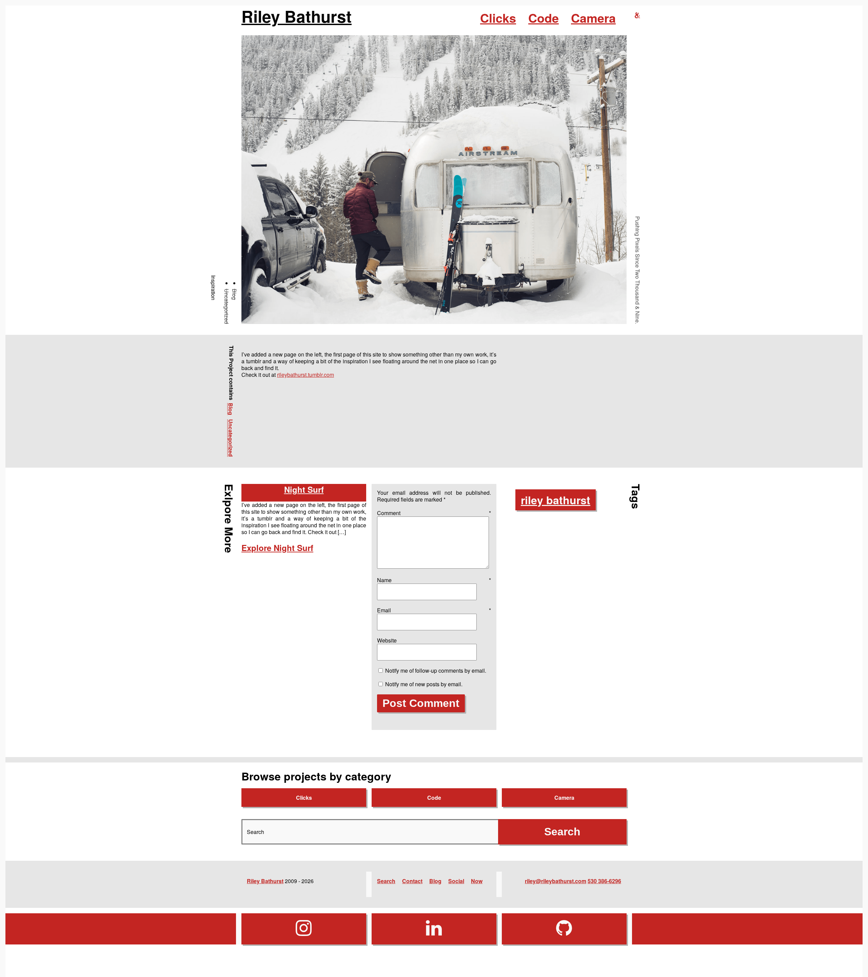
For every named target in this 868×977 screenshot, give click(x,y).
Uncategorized (227, 306)
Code (543, 17)
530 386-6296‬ (604, 881)
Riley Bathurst (296, 16)
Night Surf (304, 489)
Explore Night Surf (277, 547)
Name (434, 580)
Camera (593, 17)
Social (456, 881)
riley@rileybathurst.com (555, 881)
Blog (234, 294)
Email (434, 610)
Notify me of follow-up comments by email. (435, 670)
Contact (412, 881)
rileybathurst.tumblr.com (305, 375)
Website (387, 640)
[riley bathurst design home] (637, 15)
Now (476, 881)
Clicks (498, 17)
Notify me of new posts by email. (423, 684)
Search (386, 881)
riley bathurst (555, 500)
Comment (434, 513)
